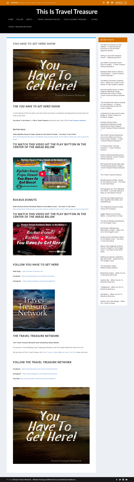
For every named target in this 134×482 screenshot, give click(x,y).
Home (10, 20)
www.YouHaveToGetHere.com (32, 271)
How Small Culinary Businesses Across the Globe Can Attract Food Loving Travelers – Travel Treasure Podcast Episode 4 (111, 138)
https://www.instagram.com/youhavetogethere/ (39, 281)
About (29, 20)
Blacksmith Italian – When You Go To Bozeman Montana (112, 274)
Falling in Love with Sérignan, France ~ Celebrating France (111, 57)
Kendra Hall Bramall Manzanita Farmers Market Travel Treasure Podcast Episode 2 (112, 157)
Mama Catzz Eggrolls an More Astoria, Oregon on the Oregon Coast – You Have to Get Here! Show (111, 249)
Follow (19, 20)
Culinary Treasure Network (21, 480)
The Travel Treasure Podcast (111, 175)
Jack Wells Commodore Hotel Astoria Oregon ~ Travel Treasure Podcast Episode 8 (112, 64)
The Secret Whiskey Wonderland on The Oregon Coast (112, 222)
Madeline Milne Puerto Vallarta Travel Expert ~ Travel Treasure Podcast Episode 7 (112, 73)
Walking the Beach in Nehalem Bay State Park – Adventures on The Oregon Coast (112, 259)
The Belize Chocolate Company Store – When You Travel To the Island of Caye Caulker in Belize (112, 82)
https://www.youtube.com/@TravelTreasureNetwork (37, 379)
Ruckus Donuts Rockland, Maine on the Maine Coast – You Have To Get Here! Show (112, 239)
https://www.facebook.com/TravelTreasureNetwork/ (39, 369)
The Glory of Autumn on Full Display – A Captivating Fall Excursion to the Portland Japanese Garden (110, 47)
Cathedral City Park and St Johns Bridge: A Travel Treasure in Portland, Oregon (112, 115)
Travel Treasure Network (20, 27)
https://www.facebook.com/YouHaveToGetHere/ (38, 276)
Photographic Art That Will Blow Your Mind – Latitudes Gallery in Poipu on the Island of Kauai (112, 191)
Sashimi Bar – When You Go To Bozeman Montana (111, 281)
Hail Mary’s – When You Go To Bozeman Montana (111, 295)
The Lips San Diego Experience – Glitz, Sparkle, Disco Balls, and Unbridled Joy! (112, 200)
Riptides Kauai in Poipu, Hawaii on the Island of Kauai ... (38, 3)
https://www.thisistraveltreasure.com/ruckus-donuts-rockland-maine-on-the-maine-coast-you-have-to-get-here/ (51, 209)
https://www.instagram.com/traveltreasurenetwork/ (40, 374)
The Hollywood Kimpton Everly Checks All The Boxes (111, 208)
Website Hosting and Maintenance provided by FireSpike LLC (54, 480)
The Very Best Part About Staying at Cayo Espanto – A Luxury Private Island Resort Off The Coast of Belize (112, 105)
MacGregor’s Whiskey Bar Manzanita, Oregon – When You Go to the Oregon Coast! (112, 230)
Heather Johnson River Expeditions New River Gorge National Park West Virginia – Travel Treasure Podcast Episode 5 (112, 126)
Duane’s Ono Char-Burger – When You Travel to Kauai (112, 302)
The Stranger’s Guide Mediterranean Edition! (109, 267)
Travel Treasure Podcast (48, 20)
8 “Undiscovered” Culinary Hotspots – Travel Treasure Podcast (110, 148)
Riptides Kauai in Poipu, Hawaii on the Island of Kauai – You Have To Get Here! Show (112, 182)
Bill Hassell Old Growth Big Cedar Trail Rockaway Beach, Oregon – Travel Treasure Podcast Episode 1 (112, 167)
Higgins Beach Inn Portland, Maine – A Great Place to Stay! (111, 215)
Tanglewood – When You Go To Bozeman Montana (111, 288)
